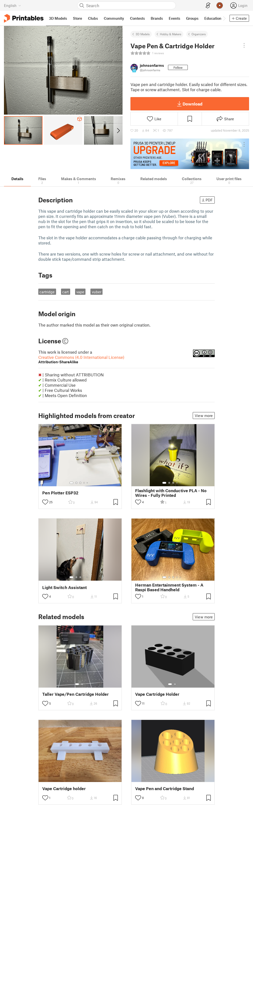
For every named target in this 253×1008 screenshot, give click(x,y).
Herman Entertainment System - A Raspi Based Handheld (169, 587)
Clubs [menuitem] (93, 18)
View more (204, 415)
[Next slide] (118, 130)
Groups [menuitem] (192, 18)
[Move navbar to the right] (224, 18)
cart (65, 292)
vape (80, 292)
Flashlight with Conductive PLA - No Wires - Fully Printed (171, 493)
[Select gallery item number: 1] (71, 483)
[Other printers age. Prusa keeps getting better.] (189, 154)
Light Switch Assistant (64, 587)
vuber (96, 292)
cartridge (47, 292)
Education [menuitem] (212, 18)
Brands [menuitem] (157, 18)
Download (192, 103)
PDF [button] (209, 200)
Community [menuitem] (114, 18)
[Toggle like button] (45, 502)
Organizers (198, 34)
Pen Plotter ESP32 (60, 492)
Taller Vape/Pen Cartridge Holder (75, 694)
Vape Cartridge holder (64, 788)
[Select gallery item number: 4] (84, 483)
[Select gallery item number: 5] (88, 483)
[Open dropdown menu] (244, 45)
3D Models (143, 34)
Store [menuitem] (77, 18)
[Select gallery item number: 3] (80, 483)
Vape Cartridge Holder (157, 694)
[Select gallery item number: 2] (76, 483)
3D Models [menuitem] (58, 18)
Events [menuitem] (174, 18)
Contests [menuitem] (137, 18)
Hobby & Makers (170, 34)
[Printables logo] (23, 18)
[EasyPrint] (208, 5)
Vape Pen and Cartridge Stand (164, 788)
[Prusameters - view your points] (219, 5)
